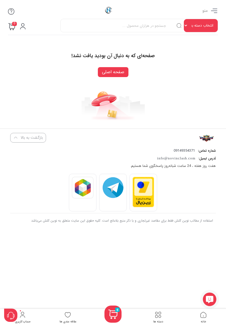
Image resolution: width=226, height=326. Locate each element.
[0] (113, 321)
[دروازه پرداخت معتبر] (143, 206)
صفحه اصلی (113, 72)
